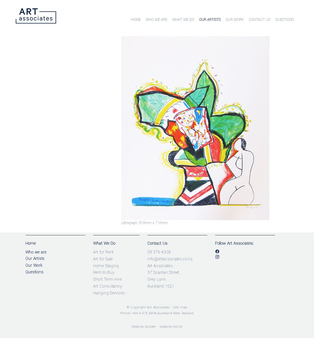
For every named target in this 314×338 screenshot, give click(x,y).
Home (136, 19)
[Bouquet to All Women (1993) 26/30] (195, 219)
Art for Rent (103, 252)
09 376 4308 (159, 252)
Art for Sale (103, 259)
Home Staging (106, 266)
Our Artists (210, 19)
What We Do (183, 19)
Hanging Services (109, 293)
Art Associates (158, 307)
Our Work (235, 19)
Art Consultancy (107, 286)
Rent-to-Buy (104, 272)
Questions (284, 19)
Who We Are (156, 19)
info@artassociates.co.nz (170, 259)
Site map (180, 307)
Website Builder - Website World (157, 326)
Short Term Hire (107, 279)
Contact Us (259, 19)
